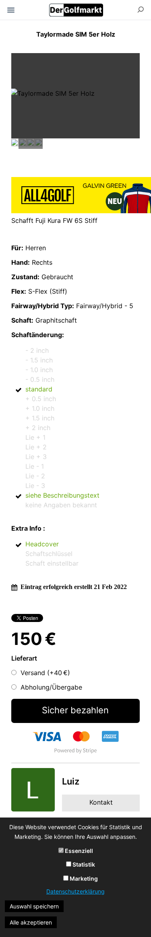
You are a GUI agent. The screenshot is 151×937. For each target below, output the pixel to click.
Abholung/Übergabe (51, 687)
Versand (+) (45, 673)
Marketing (83, 878)
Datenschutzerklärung (75, 891)
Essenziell (78, 850)
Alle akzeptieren (31, 922)
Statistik (83, 864)
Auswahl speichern (34, 906)
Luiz (70, 781)
